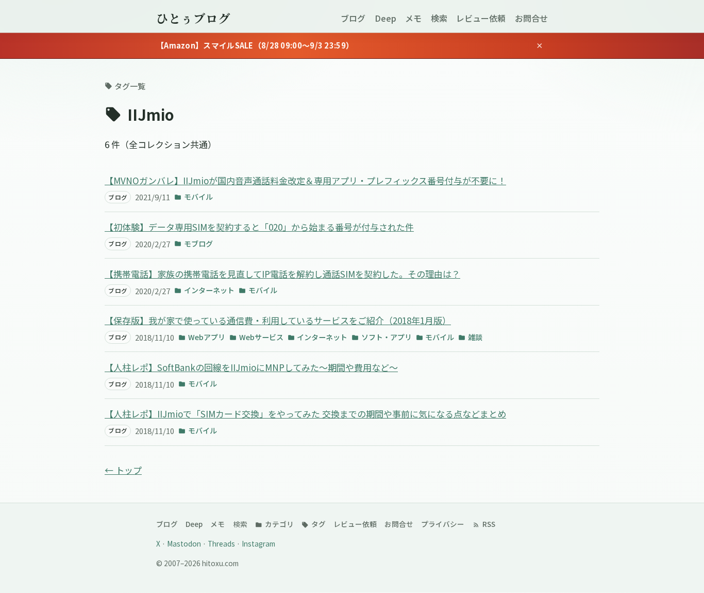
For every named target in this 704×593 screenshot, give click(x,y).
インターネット (209, 290)
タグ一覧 (129, 86)
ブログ (353, 18)
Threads (222, 543)
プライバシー (442, 524)
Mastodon (185, 543)
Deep (385, 18)
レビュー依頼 (481, 18)
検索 (439, 18)
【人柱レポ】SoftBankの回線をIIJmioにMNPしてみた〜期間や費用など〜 (251, 367)
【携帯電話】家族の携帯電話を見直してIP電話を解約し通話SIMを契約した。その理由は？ (282, 273)
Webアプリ (206, 337)
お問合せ (531, 18)
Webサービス (261, 337)
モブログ (198, 243)
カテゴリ (278, 524)
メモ (413, 18)
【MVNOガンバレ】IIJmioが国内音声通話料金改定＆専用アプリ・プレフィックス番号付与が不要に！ (305, 180)
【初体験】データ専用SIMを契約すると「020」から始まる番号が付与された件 (259, 226)
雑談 (475, 337)
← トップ (123, 469)
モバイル (198, 196)
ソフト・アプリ (386, 337)
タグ (318, 524)
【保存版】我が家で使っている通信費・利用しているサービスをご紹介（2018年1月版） (278, 320)
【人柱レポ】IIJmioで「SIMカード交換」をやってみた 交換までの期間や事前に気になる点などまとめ (305, 413)
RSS (488, 524)
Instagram (258, 543)
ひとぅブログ (193, 18)
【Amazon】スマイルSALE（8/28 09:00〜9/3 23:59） (255, 45)
